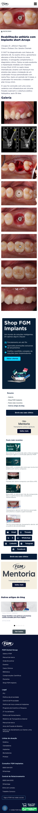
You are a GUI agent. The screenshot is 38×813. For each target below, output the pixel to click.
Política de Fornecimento (11, 715)
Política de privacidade (11, 697)
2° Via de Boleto (8, 711)
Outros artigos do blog (16, 405)
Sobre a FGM (7, 653)
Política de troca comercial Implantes (16, 704)
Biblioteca (6, 672)
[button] (11, 532)
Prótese (5, 756)
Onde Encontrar (8, 661)
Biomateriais (7, 753)
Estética (5, 742)
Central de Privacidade (11, 700)
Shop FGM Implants (15, 400)
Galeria (10, 397)
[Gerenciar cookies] (5, 808)
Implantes (6, 749)
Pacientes (6, 679)
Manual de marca (9, 657)
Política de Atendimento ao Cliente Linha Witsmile (17, 730)
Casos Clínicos (8, 668)
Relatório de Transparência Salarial (15, 719)
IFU (4, 693)
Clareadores (7, 745)
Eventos (5, 664)
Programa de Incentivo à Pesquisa (15, 708)
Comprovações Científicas (12, 675)
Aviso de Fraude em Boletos (12, 726)
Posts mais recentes (15, 403)
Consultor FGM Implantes (12, 763)
